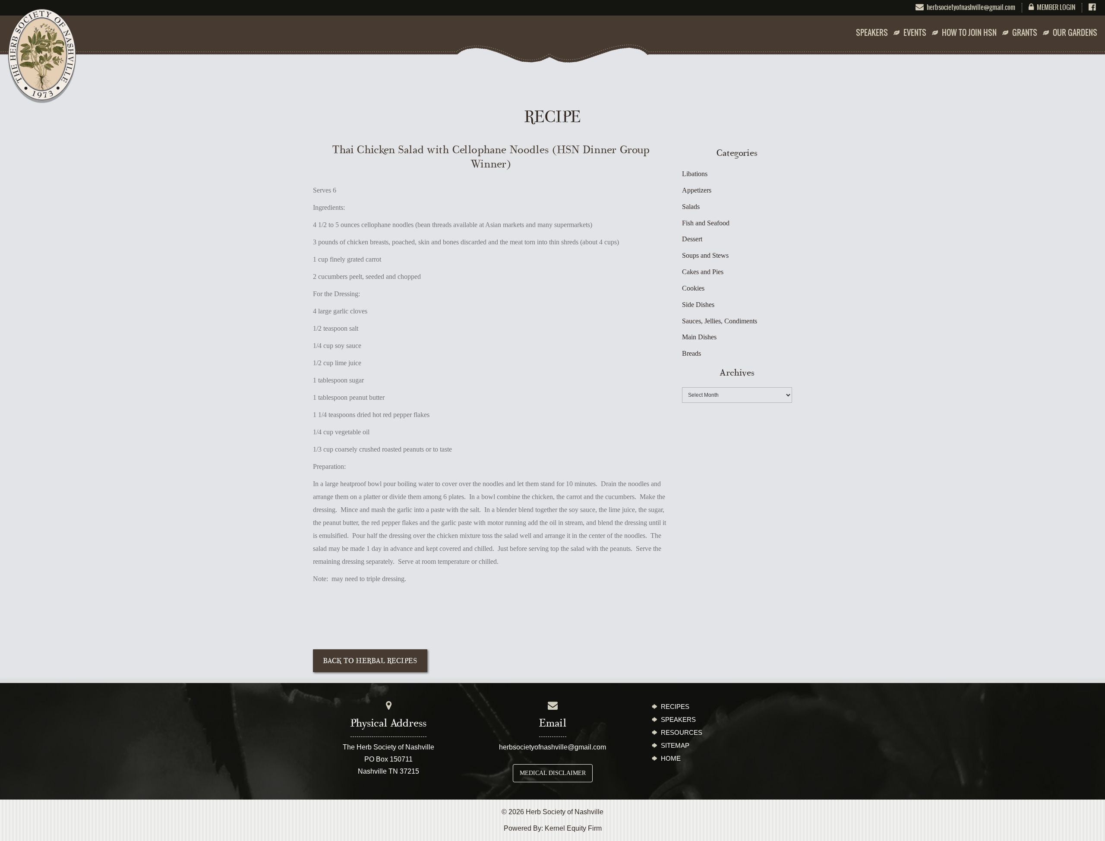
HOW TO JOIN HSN (969, 32)
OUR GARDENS (1075, 32)
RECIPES (675, 706)
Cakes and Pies (702, 271)
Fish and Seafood (705, 223)
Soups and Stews (705, 255)
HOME (671, 758)
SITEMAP (675, 745)
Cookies (693, 288)
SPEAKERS (872, 32)
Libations (694, 173)
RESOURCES (681, 732)
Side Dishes (698, 304)
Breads (691, 353)
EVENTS (914, 32)
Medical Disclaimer (553, 773)
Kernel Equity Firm (573, 828)
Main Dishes (699, 337)
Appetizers (696, 190)
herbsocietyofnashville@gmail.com (552, 747)
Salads (691, 206)
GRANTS (1024, 32)
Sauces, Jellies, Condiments (719, 321)
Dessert (692, 239)
